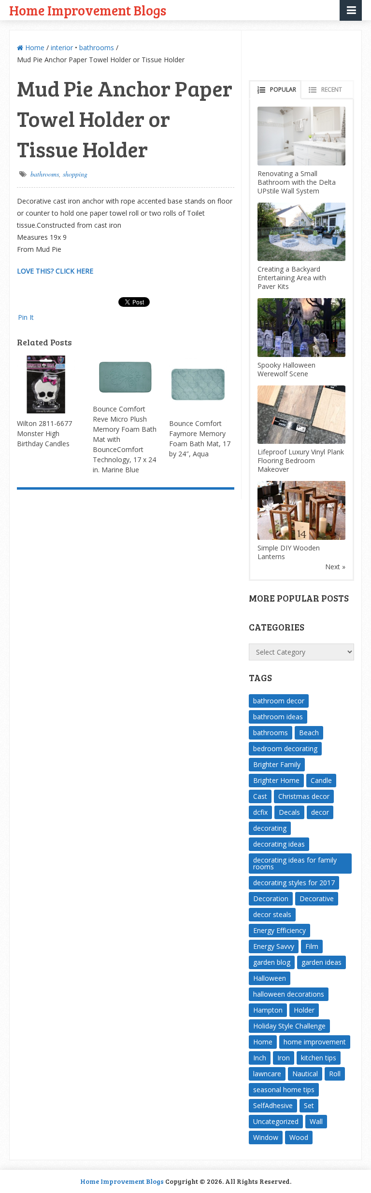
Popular (283, 89)
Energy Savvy (273, 946)
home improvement (315, 1041)
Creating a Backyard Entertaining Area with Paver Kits (291, 277)
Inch (259, 1057)
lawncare (267, 1073)
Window (265, 1137)
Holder (304, 1010)
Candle (321, 780)
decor (320, 812)
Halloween (269, 978)
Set (309, 1105)
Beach (309, 732)
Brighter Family (276, 764)
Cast (260, 796)
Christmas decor (303, 796)
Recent (331, 89)
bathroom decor (278, 700)
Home (33, 47)
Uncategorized (276, 1121)
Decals (289, 812)
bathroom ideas (278, 716)
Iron (283, 1057)
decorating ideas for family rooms (295, 863)
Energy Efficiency (279, 930)
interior (62, 47)
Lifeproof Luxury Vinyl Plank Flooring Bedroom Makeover (300, 460)
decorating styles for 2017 (294, 882)
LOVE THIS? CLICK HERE (55, 270)
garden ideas (321, 962)
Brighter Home (276, 780)
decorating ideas (279, 844)
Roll (335, 1073)
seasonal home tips (283, 1089)
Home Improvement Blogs (87, 10)
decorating (269, 828)
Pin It (26, 317)
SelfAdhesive (273, 1105)
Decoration (270, 898)
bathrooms (96, 47)
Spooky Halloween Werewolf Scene (286, 369)
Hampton (268, 1010)
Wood (298, 1137)
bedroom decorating (285, 748)
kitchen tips (318, 1057)
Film (311, 946)
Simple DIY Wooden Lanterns (288, 552)
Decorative (317, 898)
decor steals (272, 914)
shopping (75, 173)
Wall (316, 1121)
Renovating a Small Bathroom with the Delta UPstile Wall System (296, 182)
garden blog (271, 962)
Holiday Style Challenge (289, 1025)
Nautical (305, 1073)
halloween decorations (288, 994)
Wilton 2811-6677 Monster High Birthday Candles (44, 433)
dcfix (260, 812)
